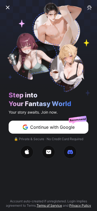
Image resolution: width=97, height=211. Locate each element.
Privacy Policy (80, 205)
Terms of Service (49, 205)
